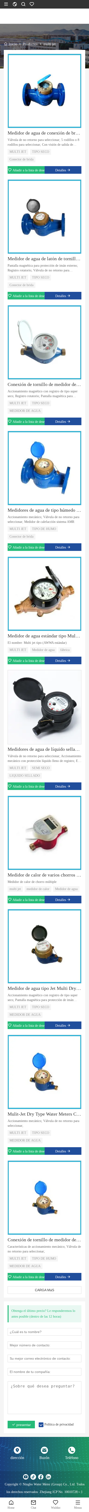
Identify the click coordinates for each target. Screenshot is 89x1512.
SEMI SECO (41, 768)
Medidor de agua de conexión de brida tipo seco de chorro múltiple (44, 132)
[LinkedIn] (48, 1477)
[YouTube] (25, 1477)
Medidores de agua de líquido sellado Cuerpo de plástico (44, 749)
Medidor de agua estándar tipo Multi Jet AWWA (44, 635)
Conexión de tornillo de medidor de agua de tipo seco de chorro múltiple (44, 384)
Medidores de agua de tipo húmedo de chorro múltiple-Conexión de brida (44, 510)
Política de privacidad (59, 1424)
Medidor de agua (43, 650)
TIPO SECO (40, 152)
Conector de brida (21, 159)
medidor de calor (38, 889)
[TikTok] (33, 1477)
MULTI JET (17, 152)
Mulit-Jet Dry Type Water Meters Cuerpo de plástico (44, 1114)
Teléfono (71, 1458)
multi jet (15, 889)
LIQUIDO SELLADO (24, 775)
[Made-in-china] (56, 1477)
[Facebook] (41, 1477)
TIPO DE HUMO (44, 529)
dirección (17, 1458)
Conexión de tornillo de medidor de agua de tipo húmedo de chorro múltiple (44, 1239)
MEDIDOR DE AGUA (25, 411)
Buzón (44, 1458)
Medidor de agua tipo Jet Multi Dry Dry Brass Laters (44, 988)
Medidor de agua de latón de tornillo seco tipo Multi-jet (44, 258)
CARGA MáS (44, 1290)
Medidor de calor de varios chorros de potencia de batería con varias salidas (44, 874)
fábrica (65, 650)
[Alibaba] (63, 1477)
